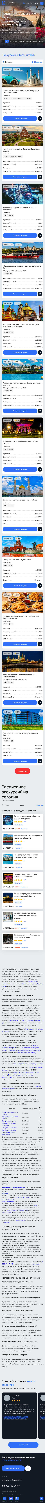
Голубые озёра (7, 1213)
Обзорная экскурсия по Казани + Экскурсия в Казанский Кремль (21, 92)
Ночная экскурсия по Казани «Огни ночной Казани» (20, 442)
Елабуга (11, 1075)
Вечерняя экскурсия (9, 1121)
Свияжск (25, 984)
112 (24, 940)
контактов (36, 1264)
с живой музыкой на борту (27, 1053)
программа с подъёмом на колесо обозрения (24, 1050)
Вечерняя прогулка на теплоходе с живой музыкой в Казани (19, 676)
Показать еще (22, 771)
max (11, 1501)
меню (41, 1501)
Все (7, 41)
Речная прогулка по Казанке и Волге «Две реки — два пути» (22, 384)
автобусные (32, 981)
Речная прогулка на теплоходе (9, 1124)
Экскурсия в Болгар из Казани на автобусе (20, 500)
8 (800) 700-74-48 (32, 3)
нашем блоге (20, 1220)
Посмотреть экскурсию (20, 118)
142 (25, 880)
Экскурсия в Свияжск (9, 1128)
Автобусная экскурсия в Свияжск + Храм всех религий (21, 150)
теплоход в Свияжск (21, 1064)
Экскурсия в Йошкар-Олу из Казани (17, 560)
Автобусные (13, 41)
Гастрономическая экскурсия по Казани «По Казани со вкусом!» (21, 617)
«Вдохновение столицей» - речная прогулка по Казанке (22, 267)
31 (24, 841)
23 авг (38, 805)
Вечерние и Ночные (31, 41)
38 (24, 860)
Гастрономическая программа (8, 1133)
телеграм (4, 1501)
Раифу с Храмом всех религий (17, 1210)
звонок (17, 1501)
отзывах (7, 1223)
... (3, 41)
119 (24, 822)
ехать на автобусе (8, 1199)
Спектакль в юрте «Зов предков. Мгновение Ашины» (27, 936)
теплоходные (6, 984)
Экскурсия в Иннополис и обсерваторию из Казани (20, 734)
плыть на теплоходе (23, 1197)
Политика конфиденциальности (12, 1494)
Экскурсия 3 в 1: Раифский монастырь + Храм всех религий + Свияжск (21, 325)
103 (25, 921)
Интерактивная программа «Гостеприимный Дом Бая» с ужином (25, 915)
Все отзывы (23, 1445)
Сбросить (38, 62)
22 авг (22, 805)
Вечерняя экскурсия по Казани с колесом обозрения (19, 208)
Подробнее (24, 829)
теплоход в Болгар (36, 1064)
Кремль (21, 41)
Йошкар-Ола (18, 1075)
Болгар (31, 984)
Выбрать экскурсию (13, 1468)
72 (24, 899)
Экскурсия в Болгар (9, 1130)
